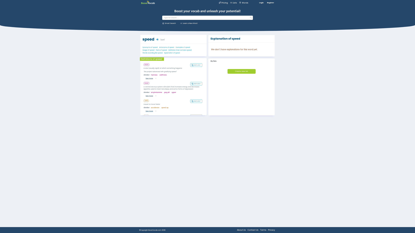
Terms (263, 230)
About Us (241, 230)
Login (261, 3)
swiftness (163, 75)
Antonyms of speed (166, 47)
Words (245, 2)
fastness (154, 75)
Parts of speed (161, 50)
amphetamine (156, 92)
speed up (164, 107)
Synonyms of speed (150, 47)
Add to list (197, 65)
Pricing (224, 2)
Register (270, 3)
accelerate (155, 107)
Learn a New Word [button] (190, 23)
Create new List (241, 71)
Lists (235, 2)
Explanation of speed (172, 53)
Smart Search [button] (170, 23)
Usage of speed (148, 50)
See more (149, 78)
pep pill (166, 92)
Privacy (271, 230)
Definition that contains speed (180, 50)
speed (148, 39)
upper (174, 92)
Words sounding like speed (153, 53)
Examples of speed (183, 47)
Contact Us (252, 230)
